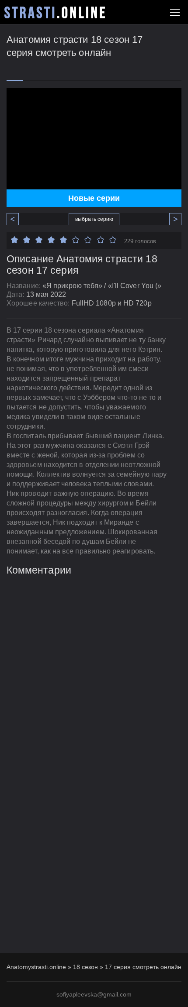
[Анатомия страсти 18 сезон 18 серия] (172, 219)
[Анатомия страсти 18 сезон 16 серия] (16, 219)
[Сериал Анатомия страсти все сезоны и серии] (54, 12)
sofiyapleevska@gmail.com (94, 994)
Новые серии (94, 198)
